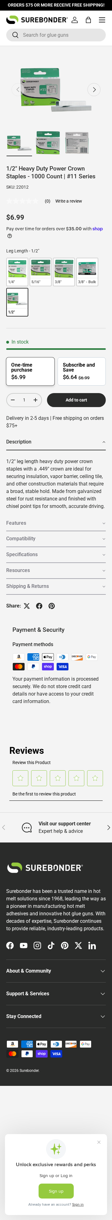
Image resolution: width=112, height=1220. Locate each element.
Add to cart (76, 399)
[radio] (17, 272)
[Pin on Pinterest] (51, 606)
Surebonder (29, 1070)
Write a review (68, 201)
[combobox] (56, 35)
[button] (88, 20)
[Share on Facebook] (39, 606)
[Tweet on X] (27, 606)
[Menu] (102, 20)
